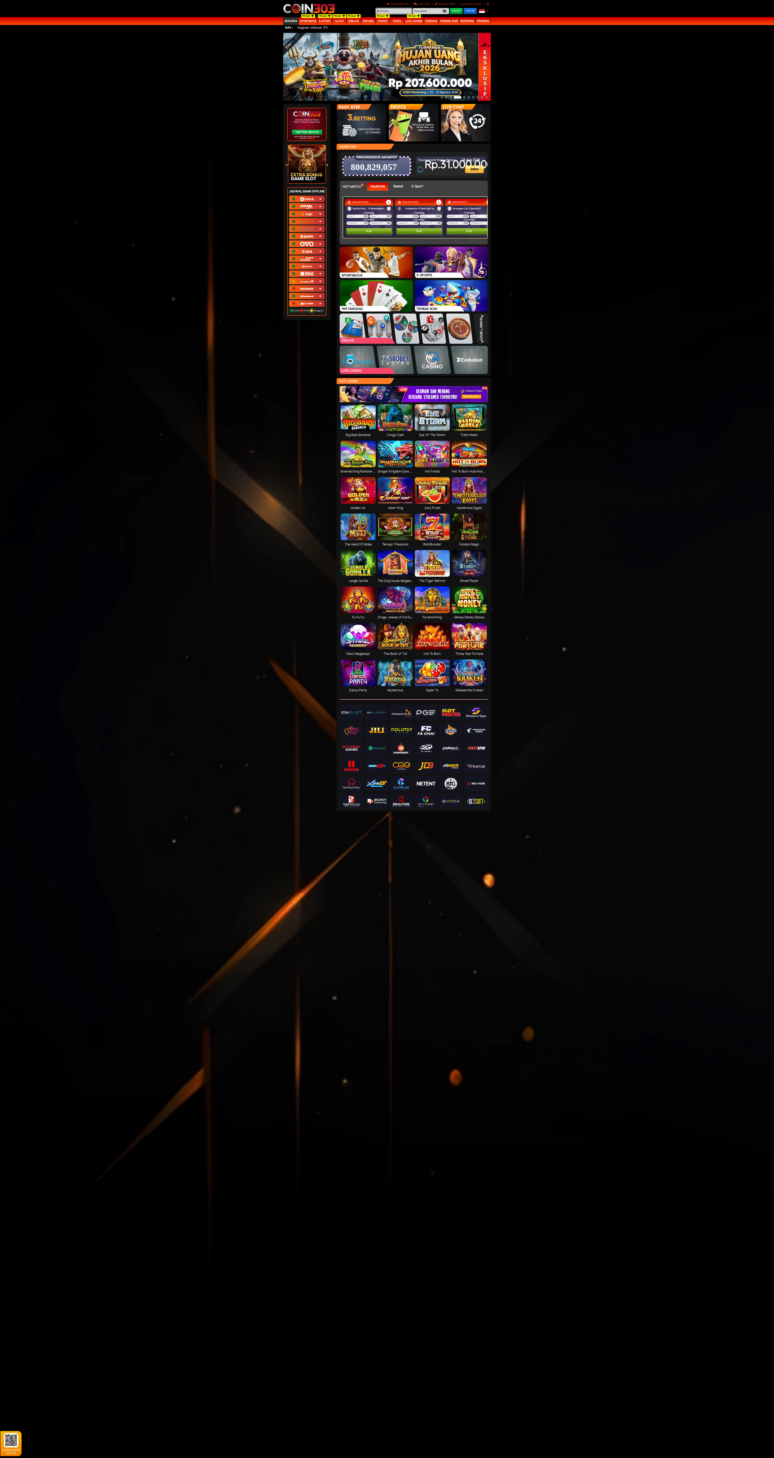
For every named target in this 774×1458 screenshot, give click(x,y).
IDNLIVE (354, 21)
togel (397, 21)
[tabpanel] (416, 217)
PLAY (364, 231)
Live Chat (423, 3)
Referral (467, 21)
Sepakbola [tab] (377, 186)
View (475, 166)
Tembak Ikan (449, 21)
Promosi (483, 21)
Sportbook (308, 21)
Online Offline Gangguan (308, 310)
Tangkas (431, 21)
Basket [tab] (398, 186)
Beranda (291, 21)
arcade (368, 21)
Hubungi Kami (446, 3)
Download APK (400, 3)
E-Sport (325, 21)
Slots (339, 21)
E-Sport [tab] (417, 186)
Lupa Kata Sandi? (471, 3)
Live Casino (414, 21)
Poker (382, 21)
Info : (289, 27)
